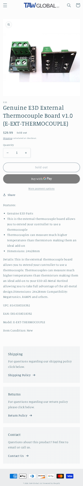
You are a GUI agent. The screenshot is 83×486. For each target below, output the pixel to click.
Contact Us (16, 456)
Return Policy (17, 415)
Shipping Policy (19, 375)
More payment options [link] (41, 188)
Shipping (7, 138)
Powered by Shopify (51, 483)
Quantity (8, 144)
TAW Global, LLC (36, 483)
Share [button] (11, 194)
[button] (5, 5)
